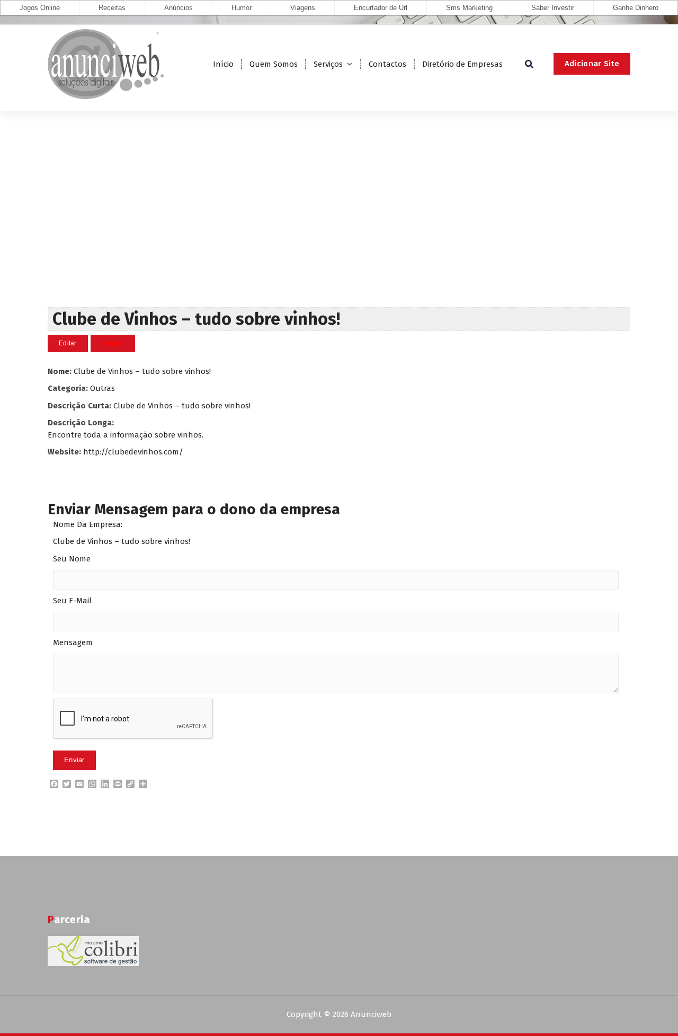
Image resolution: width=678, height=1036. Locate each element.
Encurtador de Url (380, 8)
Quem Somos (273, 64)
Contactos (387, 64)
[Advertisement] (339, 228)
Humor (241, 8)
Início (223, 64)
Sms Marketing (469, 8)
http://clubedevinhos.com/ (133, 452)
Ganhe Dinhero (635, 8)
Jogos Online (40, 8)
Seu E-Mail (72, 600)
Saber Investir (552, 8)
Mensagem (73, 642)
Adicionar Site (592, 63)
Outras (102, 388)
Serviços (328, 64)
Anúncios (178, 8)
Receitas (112, 8)
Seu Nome (72, 559)
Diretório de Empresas (462, 64)
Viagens (302, 8)
